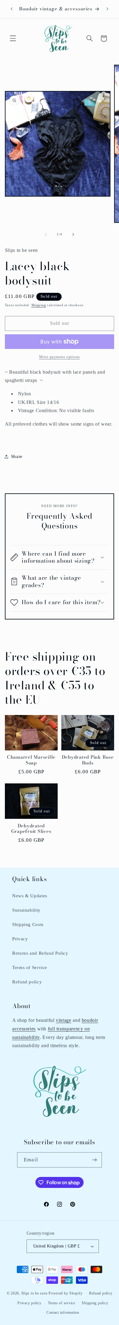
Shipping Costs (28, 924)
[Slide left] (45, 234)
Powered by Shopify (65, 1293)
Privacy (20, 938)
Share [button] (17, 456)
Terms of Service (29, 967)
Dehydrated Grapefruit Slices (31, 829)
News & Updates (29, 895)
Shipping (38, 305)
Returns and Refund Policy (40, 953)
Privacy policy (29, 1303)
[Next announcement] (107, 9)
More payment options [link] (59, 357)
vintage (63, 1020)
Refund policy (27, 981)
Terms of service (61, 1303)
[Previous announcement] (11, 9)
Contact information (62, 1312)
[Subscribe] (94, 1159)
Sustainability (26, 910)
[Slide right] (73, 234)
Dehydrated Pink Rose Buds (88, 760)
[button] (13, 38)
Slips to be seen (34, 1293)
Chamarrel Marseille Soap (31, 760)
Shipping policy (95, 1303)
